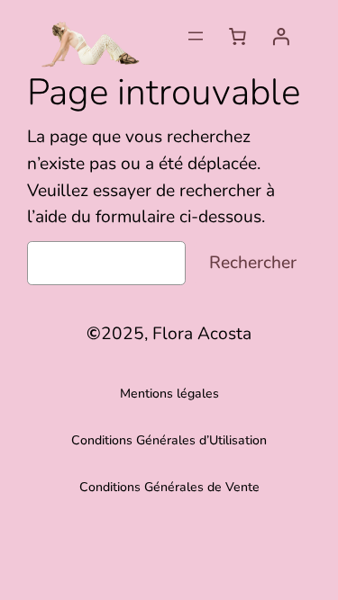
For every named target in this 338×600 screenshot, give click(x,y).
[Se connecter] (280, 36)
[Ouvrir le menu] (195, 36)
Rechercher (253, 262)
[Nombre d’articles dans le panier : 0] (237, 36)
